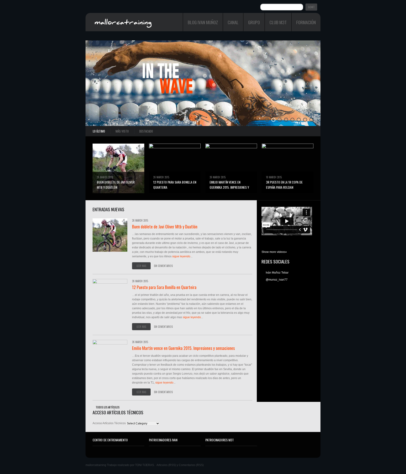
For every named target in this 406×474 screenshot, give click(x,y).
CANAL (233, 22)
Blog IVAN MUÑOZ (203, 22)
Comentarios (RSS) (191, 465)
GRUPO (254, 22)
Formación (306, 22)
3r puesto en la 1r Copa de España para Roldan (284, 185)
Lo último (99, 131)
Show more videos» (274, 252)
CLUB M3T (278, 22)
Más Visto (122, 131)
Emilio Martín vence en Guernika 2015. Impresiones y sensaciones (229, 187)
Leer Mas (141, 266)
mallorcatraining (96, 465)
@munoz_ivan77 (276, 279)
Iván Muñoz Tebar (277, 272)
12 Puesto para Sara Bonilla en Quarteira (164, 287)
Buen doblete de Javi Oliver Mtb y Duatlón (116, 185)
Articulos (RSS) (166, 465)
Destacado (146, 131)
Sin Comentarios (163, 266)
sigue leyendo (181, 256)
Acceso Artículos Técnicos (109, 423)
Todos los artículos (107, 407)
